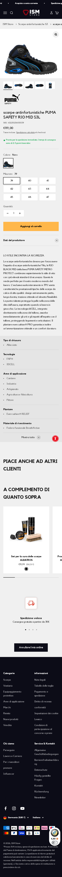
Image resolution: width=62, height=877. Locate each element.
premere (7, 768)
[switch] (55, 842)
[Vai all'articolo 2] (29, 629)
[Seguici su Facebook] (5, 808)
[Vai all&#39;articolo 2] (18, 86)
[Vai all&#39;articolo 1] (8, 86)
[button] (55, 438)
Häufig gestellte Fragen (42, 778)
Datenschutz (40, 770)
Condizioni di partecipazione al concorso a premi (43, 729)
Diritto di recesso (43, 701)
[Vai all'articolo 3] (32, 629)
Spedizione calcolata (25, 132)
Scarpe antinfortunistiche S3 (33, 24)
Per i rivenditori (11, 762)
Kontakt (38, 785)
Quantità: (8, 206)
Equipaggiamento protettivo (12, 693)
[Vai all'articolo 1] (25, 629)
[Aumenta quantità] (20, 213)
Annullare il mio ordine (31, 647)
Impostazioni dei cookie (46, 713)
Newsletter (40, 797)
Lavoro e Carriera (12, 756)
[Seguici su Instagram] (14, 808)
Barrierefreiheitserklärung (46, 762)
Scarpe (7, 680)
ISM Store (8, 24)
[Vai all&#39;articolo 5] (50, 86)
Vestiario (7, 686)
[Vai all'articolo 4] (36, 629)
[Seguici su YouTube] (22, 808)
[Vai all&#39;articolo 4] (39, 86)
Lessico (38, 719)
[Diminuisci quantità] (7, 213)
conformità (40, 707)
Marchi (6, 707)
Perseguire (9, 750)
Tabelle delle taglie (44, 686)
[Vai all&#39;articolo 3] (29, 86)
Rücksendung (41, 791)
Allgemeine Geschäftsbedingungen (46, 752)
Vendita (7, 725)
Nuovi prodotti (10, 719)
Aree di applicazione (13, 701)
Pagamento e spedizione (41, 693)
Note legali (39, 680)
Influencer (8, 774)
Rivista (6, 713)
